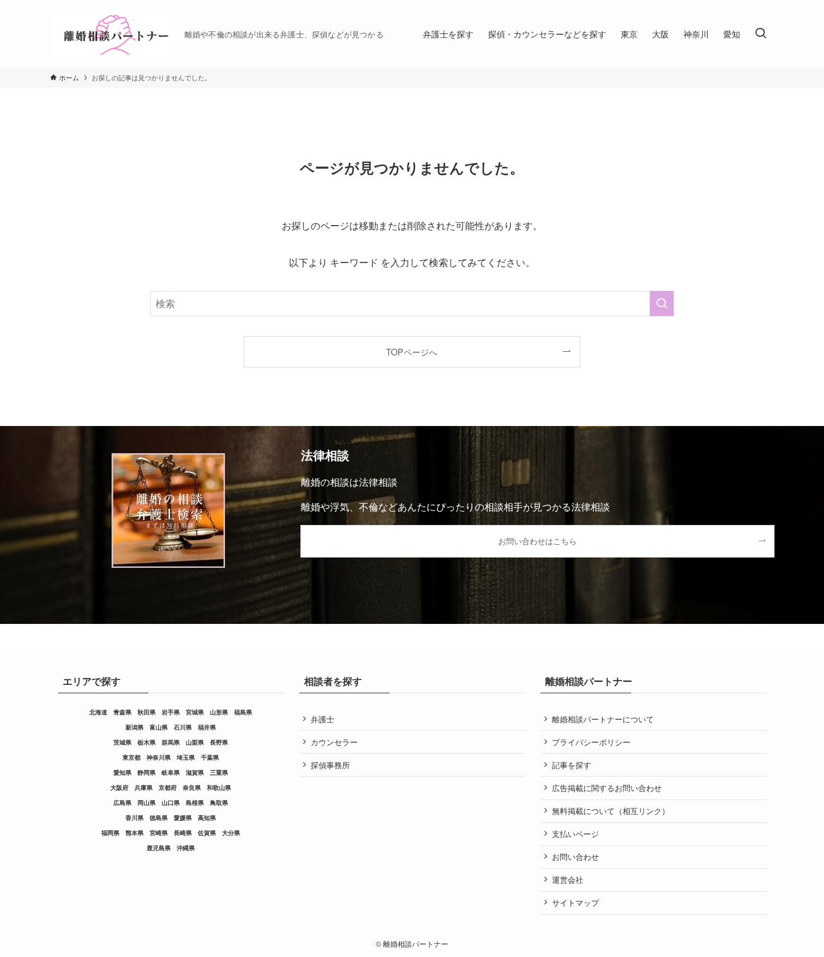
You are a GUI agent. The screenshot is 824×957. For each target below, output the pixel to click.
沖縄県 (186, 848)
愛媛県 (183, 817)
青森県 (122, 712)
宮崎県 (159, 832)
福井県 (207, 727)
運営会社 (567, 879)
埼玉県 (186, 757)
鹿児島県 (159, 848)
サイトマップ (575, 902)
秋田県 (147, 712)
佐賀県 (207, 832)
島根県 (195, 802)
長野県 (219, 742)
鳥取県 (219, 802)
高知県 (207, 817)
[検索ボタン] (760, 34)
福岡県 (110, 832)
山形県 (219, 712)
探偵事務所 (330, 765)
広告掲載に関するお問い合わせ (607, 787)
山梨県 (195, 742)
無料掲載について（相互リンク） (611, 810)
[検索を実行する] (662, 303)
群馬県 (171, 742)
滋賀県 (195, 772)
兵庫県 (144, 787)
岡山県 (147, 802)
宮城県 (195, 712)
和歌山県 (219, 787)
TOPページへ (411, 351)
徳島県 (159, 817)
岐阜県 (171, 772)
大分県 (231, 832)
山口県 (171, 802)
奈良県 (192, 787)
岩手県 (171, 712)
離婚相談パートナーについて (603, 719)
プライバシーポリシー (591, 742)
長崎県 (183, 832)
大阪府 (119, 787)
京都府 (168, 787)
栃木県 (147, 742)
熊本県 (134, 832)
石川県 (183, 727)
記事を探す (571, 765)
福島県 (243, 712)
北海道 (98, 712)
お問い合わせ (575, 856)
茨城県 (122, 742)
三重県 (219, 772)
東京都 (131, 757)
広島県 (122, 802)
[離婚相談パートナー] (112, 34)
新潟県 (134, 727)
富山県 (159, 727)
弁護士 (322, 719)
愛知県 (122, 772)
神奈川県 (159, 757)
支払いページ (575, 833)
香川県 (134, 817)
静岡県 (147, 772)
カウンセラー (334, 742)
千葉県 (210, 757)
